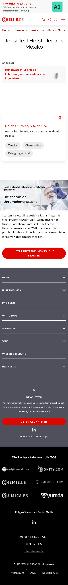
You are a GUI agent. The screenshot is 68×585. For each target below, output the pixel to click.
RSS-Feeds (9, 366)
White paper (10, 315)
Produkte (9, 303)
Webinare (9, 328)
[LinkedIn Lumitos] (34, 522)
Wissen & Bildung (14, 354)
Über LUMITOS (33, 544)
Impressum (17, 572)
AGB (33, 572)
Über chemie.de (34, 551)
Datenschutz (50, 572)
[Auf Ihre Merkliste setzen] (59, 118)
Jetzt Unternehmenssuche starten (34, 253)
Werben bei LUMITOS (33, 536)
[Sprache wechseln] (55, 20)
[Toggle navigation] (63, 20)
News (6, 277)
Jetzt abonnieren (34, 421)
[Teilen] (49, 20)
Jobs (5, 341)
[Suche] (43, 20)
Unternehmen (11, 290)
